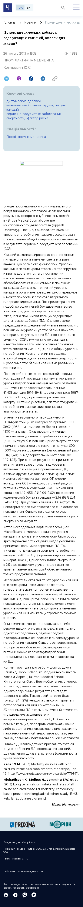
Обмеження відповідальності (23, 871)
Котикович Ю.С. (17, 68)
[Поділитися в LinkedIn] (43, 78)
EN (28, 7)
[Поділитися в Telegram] (6, 78)
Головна (9, 22)
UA (21, 7)
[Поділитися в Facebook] (31, 78)
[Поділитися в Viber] (19, 78)
